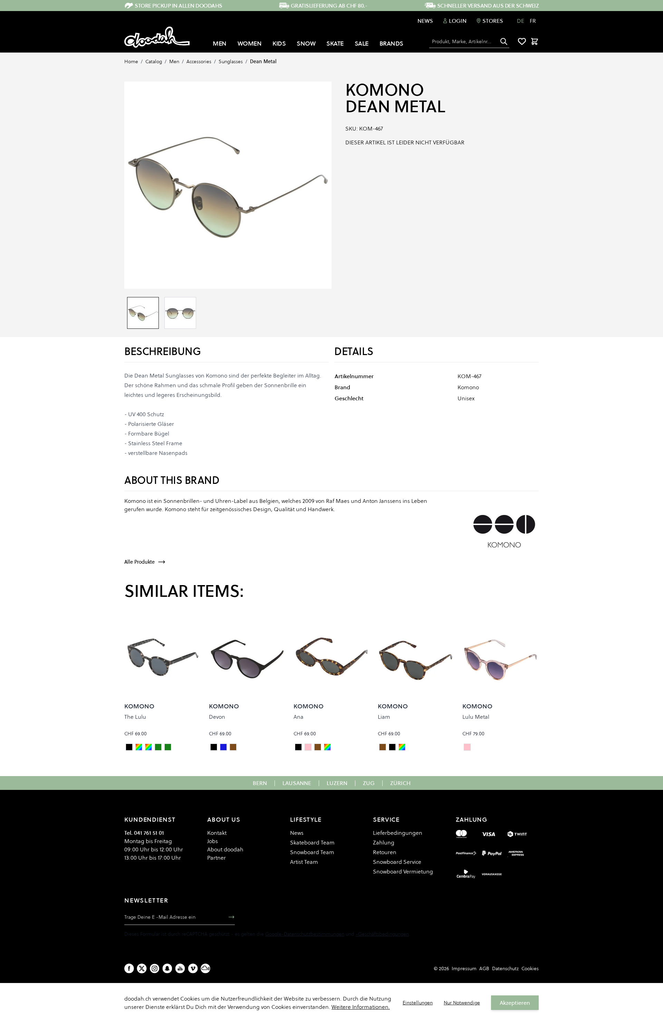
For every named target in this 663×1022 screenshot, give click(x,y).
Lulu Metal (475, 716)
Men (174, 61)
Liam (384, 716)
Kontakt (217, 833)
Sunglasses (231, 61)
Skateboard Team (312, 842)
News (425, 21)
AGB (484, 968)
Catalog (153, 61)
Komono (384, 89)
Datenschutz (505, 968)
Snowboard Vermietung (403, 871)
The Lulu (135, 716)
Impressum (464, 968)
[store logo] (157, 37)
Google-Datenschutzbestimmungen (304, 933)
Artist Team (304, 862)
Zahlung (383, 842)
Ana (299, 716)
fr (533, 21)
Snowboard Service (397, 862)
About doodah (225, 849)
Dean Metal (263, 61)
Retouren (384, 852)
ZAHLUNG (471, 819)
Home (131, 61)
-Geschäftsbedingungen (382, 933)
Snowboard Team (312, 852)
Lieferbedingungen (397, 833)
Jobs (212, 841)
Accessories (198, 61)
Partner (216, 857)
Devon (217, 716)
